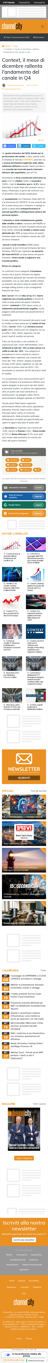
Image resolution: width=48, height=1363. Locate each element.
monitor (13, 465)
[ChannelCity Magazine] (24, 1129)
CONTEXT (28, 159)
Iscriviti (38, 488)
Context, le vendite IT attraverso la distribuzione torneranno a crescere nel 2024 (12, 645)
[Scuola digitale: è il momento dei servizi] (24, 913)
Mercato (41, 140)
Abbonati (37, 513)
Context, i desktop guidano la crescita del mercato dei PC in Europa (35, 586)
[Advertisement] (25, 1210)
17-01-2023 (33, 85)
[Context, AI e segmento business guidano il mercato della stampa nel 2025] (36, 601)
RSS (24, 1293)
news (15, 46)
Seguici (38, 505)
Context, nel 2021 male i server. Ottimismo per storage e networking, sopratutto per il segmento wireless (35, 646)
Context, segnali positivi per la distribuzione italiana (34, 707)
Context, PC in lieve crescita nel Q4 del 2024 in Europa (11, 613)
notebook (27, 465)
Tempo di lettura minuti (12, 89)
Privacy (29, 1338)
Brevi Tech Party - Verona (15, 843)
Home (7, 46)
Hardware (14, 460)
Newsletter (39, 37)
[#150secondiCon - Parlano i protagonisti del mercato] (24, 886)
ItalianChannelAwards (32, 1264)
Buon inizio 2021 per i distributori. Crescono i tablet (11, 674)
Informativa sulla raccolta (15, 1360)
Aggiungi (38, 496)
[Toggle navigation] (42, 26)
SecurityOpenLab (17, 1259)
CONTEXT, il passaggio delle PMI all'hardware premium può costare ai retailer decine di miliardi (35, 558)
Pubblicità (37, 1287)
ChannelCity (24, 2)
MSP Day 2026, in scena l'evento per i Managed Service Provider (21, 868)
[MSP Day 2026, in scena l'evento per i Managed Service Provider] (24, 860)
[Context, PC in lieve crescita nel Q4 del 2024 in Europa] (12, 601)
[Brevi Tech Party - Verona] (24, 833)
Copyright (24, 1287)
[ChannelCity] (12, 26)
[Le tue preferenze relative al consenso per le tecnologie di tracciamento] (35, 1360)
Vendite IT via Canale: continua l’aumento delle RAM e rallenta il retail (11, 586)
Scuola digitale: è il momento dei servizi (22, 923)
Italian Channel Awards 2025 (17, 37)
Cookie (19, 1338)
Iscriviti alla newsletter (24, 1240)
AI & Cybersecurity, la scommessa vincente (23, 816)
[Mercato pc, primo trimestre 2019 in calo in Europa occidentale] (12, 695)
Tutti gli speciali (38, 791)
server (27, 460)
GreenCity (33, 1259)
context (13, 470)
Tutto (43, 970)
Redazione (11, 1287)
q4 (39, 470)
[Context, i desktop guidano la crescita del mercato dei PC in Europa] (36, 574)
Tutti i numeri (39, 1104)
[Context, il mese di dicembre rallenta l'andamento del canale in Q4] (12, 544)
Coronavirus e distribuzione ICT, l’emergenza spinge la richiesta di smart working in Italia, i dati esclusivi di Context (35, 678)
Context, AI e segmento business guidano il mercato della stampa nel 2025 (34, 615)
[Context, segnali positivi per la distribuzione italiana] (36, 695)
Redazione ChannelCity (15, 85)
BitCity (9, 1254)
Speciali (21, 1280)
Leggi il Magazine (24, 1158)
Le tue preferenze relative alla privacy (26, 1355)
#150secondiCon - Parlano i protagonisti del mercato (24, 895)
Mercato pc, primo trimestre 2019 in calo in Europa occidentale (12, 707)
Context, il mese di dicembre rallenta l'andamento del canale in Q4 (12, 557)
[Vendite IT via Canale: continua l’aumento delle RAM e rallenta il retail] (12, 574)
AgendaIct (24, 1269)
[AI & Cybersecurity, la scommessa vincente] (24, 807)
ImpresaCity (39, 2)
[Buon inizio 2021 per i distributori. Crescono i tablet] (12, 663)
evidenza (26, 470)
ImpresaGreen (12, 1264)
